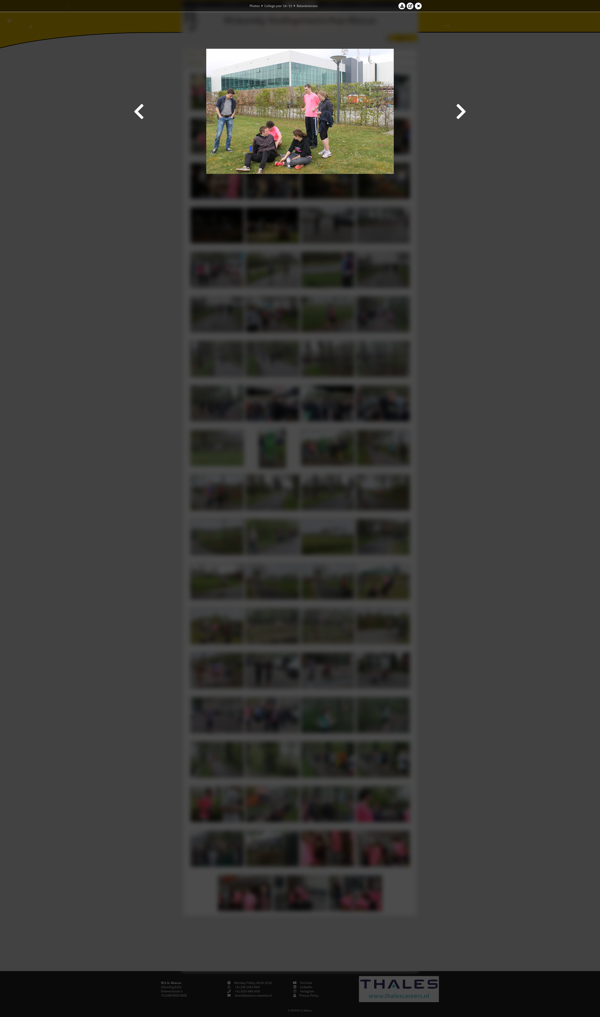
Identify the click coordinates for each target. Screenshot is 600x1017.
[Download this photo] (401, 5)
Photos (255, 6)
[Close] (418, 5)
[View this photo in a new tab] (410, 5)
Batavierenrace (307, 6)
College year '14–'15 (278, 6)
